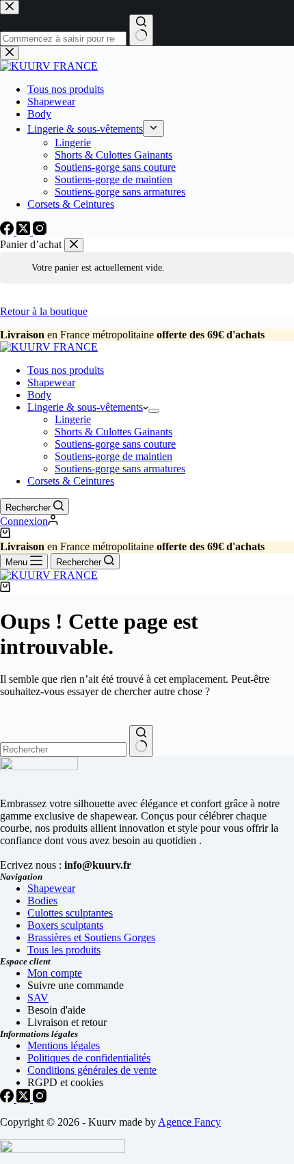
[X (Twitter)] (24, 1099)
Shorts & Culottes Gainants (113, 431)
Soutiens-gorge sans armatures (120, 468)
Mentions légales (63, 1045)
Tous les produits (64, 950)
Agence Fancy (189, 1122)
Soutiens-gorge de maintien (113, 456)
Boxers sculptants (65, 925)
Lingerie (73, 419)
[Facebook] (8, 1099)
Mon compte (54, 973)
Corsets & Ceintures (70, 481)
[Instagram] (39, 1099)
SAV (38, 997)
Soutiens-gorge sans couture (115, 444)
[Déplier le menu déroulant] (153, 411)
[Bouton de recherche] (141, 741)
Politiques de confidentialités (88, 1058)
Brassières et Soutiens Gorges (91, 937)
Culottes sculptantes (70, 913)
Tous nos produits (65, 370)
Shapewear (51, 382)
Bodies (42, 900)
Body (39, 395)
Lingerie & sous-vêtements (85, 407)
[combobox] (63, 749)
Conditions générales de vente (92, 1070)
